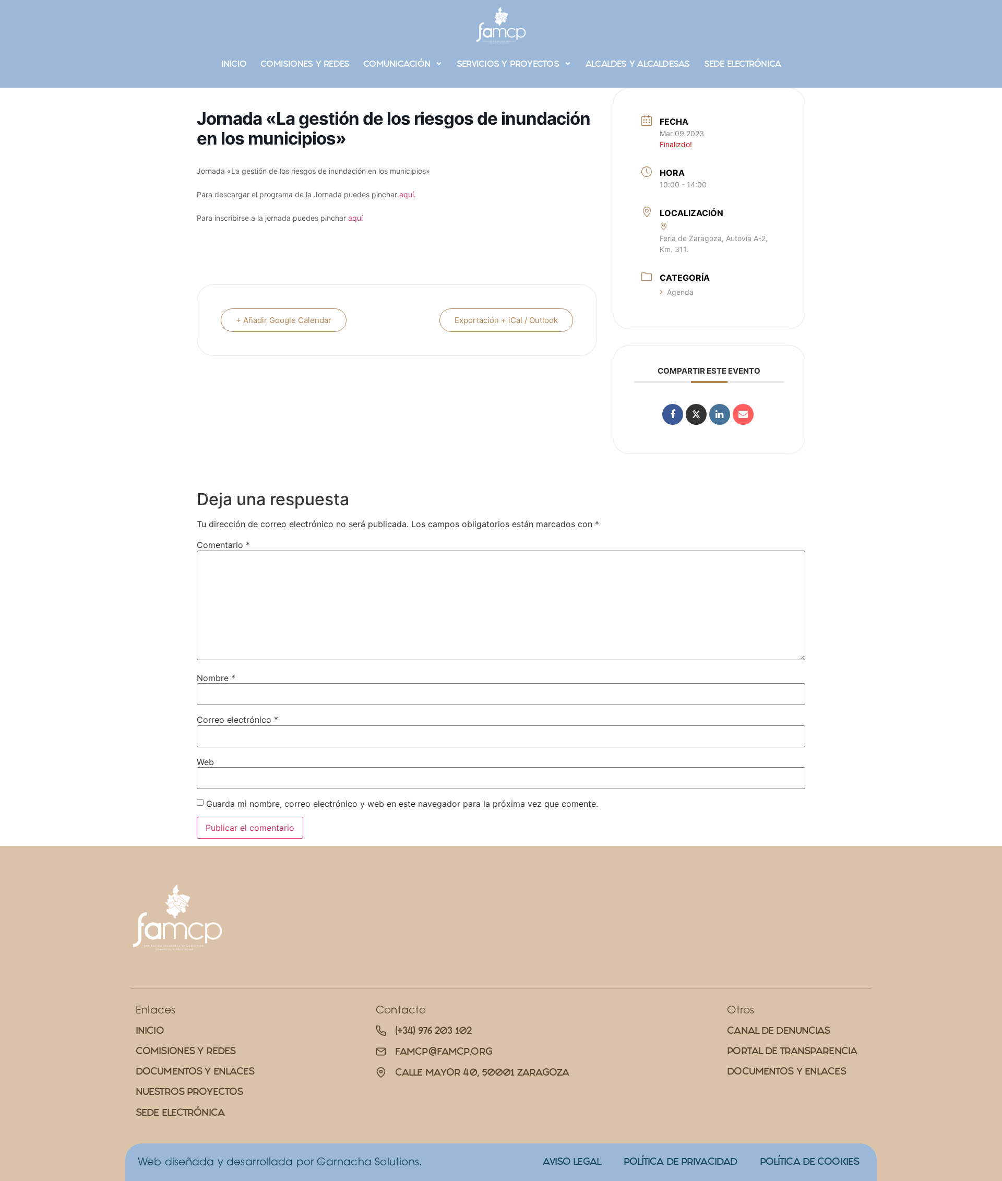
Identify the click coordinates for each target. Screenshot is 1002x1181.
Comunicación (396, 63)
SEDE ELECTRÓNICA (742, 63)
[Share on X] (696, 414)
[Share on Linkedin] (719, 414)
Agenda (680, 292)
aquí (356, 217)
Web (205, 762)
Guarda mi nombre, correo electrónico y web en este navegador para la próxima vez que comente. (402, 804)
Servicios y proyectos (508, 63)
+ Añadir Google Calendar (283, 320)
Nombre (216, 678)
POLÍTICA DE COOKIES (809, 1161)
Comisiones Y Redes (304, 63)
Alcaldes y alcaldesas (638, 63)
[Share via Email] (743, 414)
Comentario (223, 545)
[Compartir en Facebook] (672, 414)
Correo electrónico (237, 719)
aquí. (407, 194)
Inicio (233, 63)
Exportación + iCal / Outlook (506, 320)
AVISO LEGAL (572, 1161)
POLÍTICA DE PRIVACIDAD (680, 1161)
